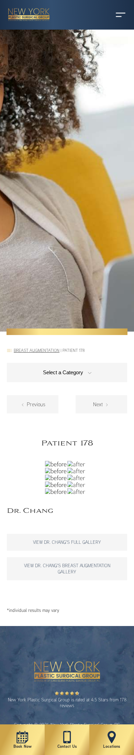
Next (98, 404)
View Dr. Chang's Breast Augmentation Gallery (67, 568)
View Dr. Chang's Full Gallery (67, 542)
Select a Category (64, 372)
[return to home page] (26, 24)
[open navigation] (114, 14)
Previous (35, 404)
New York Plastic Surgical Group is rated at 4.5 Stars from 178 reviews (67, 702)
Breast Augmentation (36, 350)
